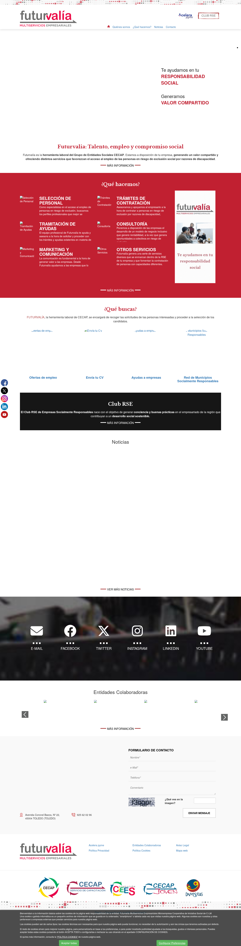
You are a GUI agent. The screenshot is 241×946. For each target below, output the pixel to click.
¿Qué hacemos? (142, 27)
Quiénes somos (121, 27)
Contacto (171, 27)
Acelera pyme (96, 845)
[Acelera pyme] (185, 16)
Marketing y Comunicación (56, 251)
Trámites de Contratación (133, 200)
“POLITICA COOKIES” (67, 936)
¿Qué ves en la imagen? (174, 801)
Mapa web (182, 850)
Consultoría (132, 224)
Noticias (158, 27)
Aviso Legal (182, 845)
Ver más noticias (120, 589)
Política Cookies (141, 850)
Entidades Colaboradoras (146, 845)
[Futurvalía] (50, 18)
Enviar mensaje (199, 813)
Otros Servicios (136, 249)
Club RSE (208, 15)
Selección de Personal (55, 200)
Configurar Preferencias (172, 943)
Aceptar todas (69, 943)
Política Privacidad (99, 850)
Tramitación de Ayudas (57, 226)
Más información (120, 165)
